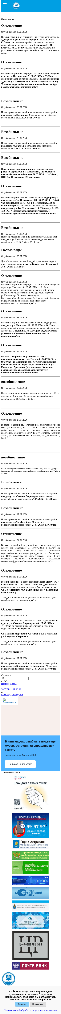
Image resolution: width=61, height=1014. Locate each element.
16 (2, 689)
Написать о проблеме (20, 764)
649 (3, 694)
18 (8, 689)
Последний (17, 694)
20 (14, 689)
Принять (22, 1004)
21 (17, 689)
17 (5, 689)
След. (8, 694)
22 (20, 689)
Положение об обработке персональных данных (30, 1010)
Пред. (13, 684)
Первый (5, 684)
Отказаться (37, 1004)
